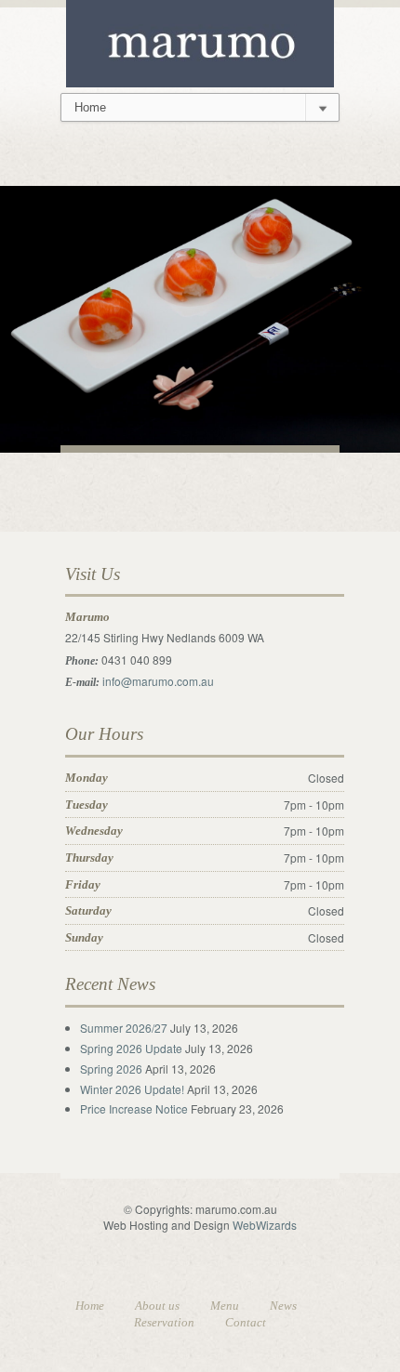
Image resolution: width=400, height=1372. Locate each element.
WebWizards (265, 1225)
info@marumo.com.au (158, 681)
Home (89, 1306)
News (283, 1306)
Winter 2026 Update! (132, 1089)
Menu (224, 1306)
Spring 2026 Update (131, 1048)
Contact (245, 1322)
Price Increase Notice (134, 1108)
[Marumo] (200, 40)
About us (157, 1306)
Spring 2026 (111, 1068)
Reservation (164, 1322)
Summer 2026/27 (123, 1028)
